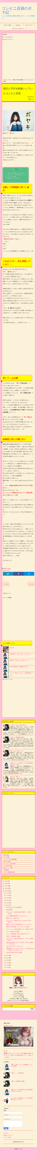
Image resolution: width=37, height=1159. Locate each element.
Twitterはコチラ (22, 988)
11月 (7, 895)
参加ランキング (8, 1135)
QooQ (20, 1149)
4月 (7, 960)
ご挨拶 (5, 870)
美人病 (12, 647)
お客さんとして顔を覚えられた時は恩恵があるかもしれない (21, 763)
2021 (6, 886)
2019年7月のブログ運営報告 (14, 907)
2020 (6, 888)
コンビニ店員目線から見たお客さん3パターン (18, 934)
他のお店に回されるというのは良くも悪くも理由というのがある (20, 943)
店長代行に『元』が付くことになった (20, 654)
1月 (7, 967)
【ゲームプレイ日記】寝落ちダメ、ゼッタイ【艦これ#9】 (20, 939)
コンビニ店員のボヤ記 (17, 10)
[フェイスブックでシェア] (18, 574)
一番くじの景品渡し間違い (17, 737)
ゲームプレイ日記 (8, 863)
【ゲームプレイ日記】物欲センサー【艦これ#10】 (19, 929)
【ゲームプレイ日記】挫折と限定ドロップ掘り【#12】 (18, 912)
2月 (7, 965)
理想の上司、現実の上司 (12, 918)
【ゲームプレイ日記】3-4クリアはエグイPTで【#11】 (18, 921)
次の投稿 (6, 584)
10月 (7, 898)
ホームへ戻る (7, 25)
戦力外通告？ (9, 909)
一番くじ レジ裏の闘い (17, 1073)
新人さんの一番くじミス (16, 751)
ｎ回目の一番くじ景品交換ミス (18, 725)
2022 (6, 883)
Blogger (22, 1141)
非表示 (16, 169)
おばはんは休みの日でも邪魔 (14, 952)
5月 (7, 958)
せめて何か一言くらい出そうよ (14, 946)
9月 (7, 900)
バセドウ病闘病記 (8, 872)
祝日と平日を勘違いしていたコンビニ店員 (17, 927)
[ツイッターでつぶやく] (8, 574)
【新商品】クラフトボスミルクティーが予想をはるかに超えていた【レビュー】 (20, 949)
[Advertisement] (18, 59)
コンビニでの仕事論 (8, 859)
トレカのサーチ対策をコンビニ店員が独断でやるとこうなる (22, 1098)
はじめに (18, 25)
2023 (6, 881)
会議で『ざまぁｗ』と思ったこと (19, 660)
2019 (6, 891)
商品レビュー (6, 868)
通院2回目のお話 (8, 1026)
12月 (7, 893)
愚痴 (4, 855)
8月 (7, 903)
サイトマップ (28, 25)
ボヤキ (10, 80)
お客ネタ (5, 861)
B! (29, 574)
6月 (7, 955)
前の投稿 (31, 584)
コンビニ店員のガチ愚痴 (12, 931)
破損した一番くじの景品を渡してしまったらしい (19, 924)
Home (5, 80)
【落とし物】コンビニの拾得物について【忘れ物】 (22, 1065)
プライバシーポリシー (18, 28)
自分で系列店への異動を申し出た (19, 666)
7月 (7, 905)
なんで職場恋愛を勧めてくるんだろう (16, 916)
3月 (7, 962)
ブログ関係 (6, 866)
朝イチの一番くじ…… (16, 776)
